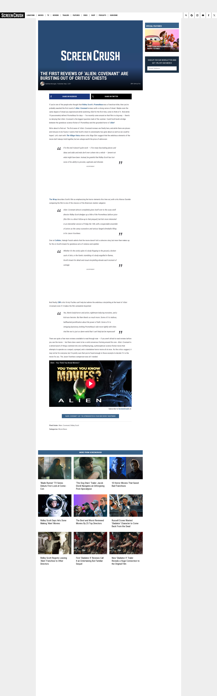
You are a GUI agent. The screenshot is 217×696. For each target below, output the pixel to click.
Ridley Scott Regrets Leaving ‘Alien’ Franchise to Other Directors (53, 561)
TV (48, 15)
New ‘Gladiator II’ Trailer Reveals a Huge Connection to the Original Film (126, 561)
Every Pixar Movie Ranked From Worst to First (160, 48)
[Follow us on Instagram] (197, 15)
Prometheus (98, 104)
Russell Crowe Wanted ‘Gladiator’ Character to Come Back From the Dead (125, 523)
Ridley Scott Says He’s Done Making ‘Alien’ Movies (53, 522)
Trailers (66, 15)
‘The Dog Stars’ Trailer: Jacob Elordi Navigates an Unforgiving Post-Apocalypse (90, 486)
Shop (93, 15)
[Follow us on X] (214, 15)
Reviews (56, 15)
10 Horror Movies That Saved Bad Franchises (125, 484)
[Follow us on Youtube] (203, 15)
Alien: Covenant (81, 108)
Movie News (62, 429)
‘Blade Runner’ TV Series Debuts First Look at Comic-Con (53, 486)
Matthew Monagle (50, 84)
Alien (112, 123)
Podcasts (102, 15)
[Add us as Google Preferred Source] (191, 15)
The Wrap (53, 199)
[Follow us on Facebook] (208, 15)
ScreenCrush (123, 409)
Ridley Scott (87, 104)
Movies (41, 15)
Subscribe (114, 15)
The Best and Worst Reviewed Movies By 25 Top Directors (90, 522)
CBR (59, 302)
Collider (58, 240)
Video (85, 15)
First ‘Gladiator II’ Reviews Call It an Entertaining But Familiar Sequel (90, 561)
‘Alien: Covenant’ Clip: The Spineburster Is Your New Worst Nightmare (90, 416)
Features (76, 15)
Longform (30, 15)
